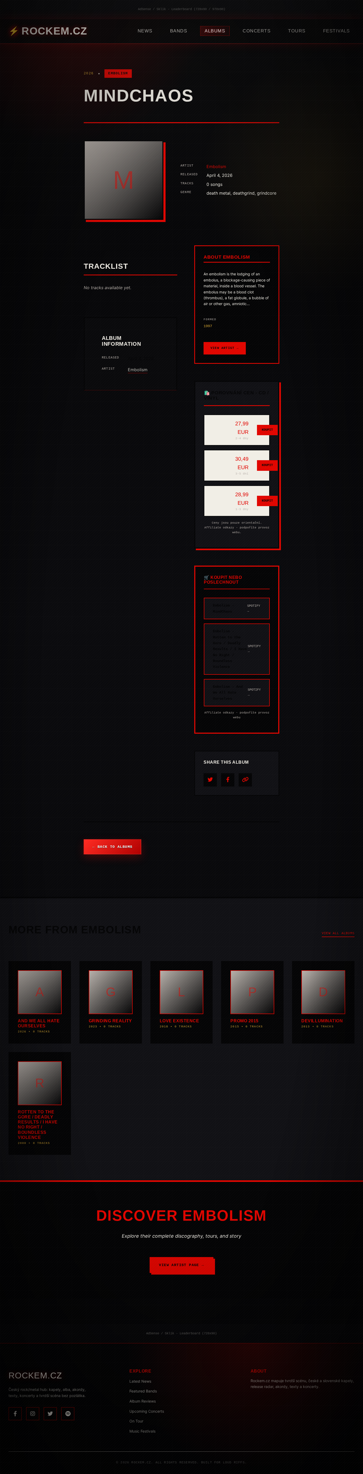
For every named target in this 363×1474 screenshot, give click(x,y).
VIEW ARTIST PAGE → (181, 1265)
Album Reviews (142, 1401)
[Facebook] (15, 1413)
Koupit (267, 430)
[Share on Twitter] (210, 780)
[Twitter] (50, 1413)
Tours (297, 30)
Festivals (336, 30)
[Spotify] (67, 1413)
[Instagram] (32, 1413)
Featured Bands (143, 1391)
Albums (215, 30)
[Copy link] (245, 780)
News (145, 30)
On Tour (136, 1421)
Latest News (140, 1381)
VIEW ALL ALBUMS (338, 933)
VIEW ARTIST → (224, 348)
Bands (178, 30)
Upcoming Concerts (146, 1411)
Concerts (257, 30)
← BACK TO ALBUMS (112, 847)
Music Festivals (142, 1431)
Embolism (118, 73)
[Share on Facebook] (227, 780)
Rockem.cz (54, 31)
